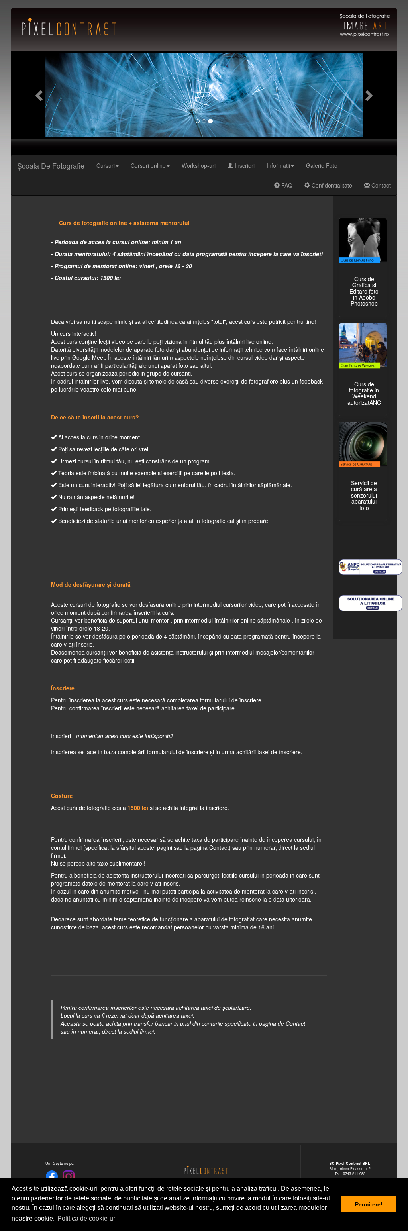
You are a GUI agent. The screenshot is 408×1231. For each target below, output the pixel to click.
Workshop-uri (199, 165)
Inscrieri (244, 165)
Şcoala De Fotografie (50, 165)
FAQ (286, 185)
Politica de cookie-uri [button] (87, 1218)
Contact (380, 185)
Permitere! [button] (368, 1204)
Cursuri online (148, 165)
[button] (40, 95)
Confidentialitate (331, 185)
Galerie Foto (321, 165)
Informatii (278, 165)
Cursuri (105, 165)
